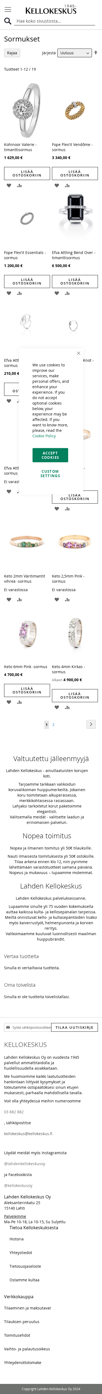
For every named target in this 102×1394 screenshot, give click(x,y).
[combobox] (54, 21)
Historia (17, 1239)
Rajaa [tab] (12, 52)
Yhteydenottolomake (22, 1362)
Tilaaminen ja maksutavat (27, 1308)
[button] (9, 185)
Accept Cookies (50, 455)
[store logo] (51, 9)
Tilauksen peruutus (21, 1321)
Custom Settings (50, 473)
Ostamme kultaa (24, 1279)
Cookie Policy (44, 435)
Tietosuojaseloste (25, 1266)
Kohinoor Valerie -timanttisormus (20, 147)
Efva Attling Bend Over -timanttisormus (73, 255)
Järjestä (49, 52)
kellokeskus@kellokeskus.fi (28, 1133)
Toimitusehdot (17, 1335)
